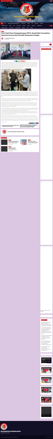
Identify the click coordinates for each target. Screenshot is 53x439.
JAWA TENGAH (23, 23)
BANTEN (10, 25)
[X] (16, 61)
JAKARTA (28, 23)
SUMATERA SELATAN (4, 25)
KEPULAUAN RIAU (17, 27)
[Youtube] (23, 61)
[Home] (2, 23)
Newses (13, 437)
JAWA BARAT (36, 23)
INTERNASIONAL (39, 25)
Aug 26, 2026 (10, 143)
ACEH (14, 25)
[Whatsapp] (18, 61)
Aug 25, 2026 (30, 143)
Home (5, 23)
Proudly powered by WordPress (5, 437)
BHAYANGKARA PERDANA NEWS (26, 17)
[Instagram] (21, 61)
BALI (32, 23)
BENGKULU (23, 27)
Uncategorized (11, 27)
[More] (24, 61)
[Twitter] (20, 61)
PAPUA (28, 27)
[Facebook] (15, 61)
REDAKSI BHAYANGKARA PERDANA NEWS (13, 23)
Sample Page (50, 437)
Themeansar (16, 437)
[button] (49, 25)
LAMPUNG (41, 23)
